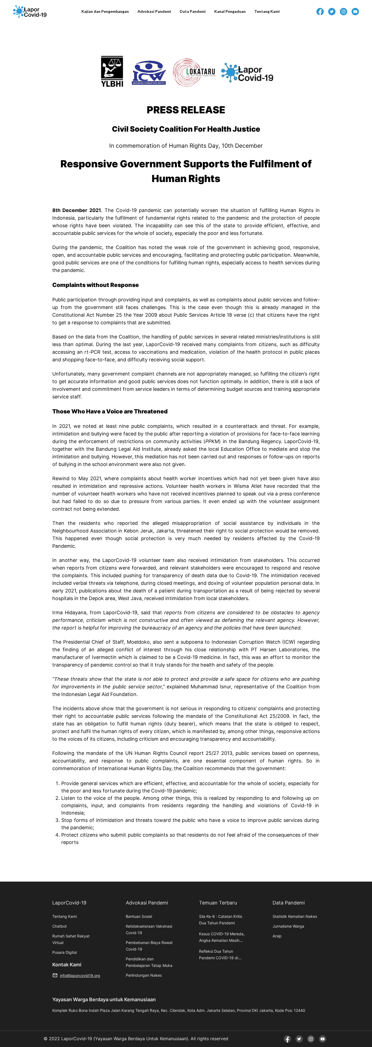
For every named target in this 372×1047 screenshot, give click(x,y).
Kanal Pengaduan (230, 11)
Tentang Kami (267, 11)
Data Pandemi (193, 11)
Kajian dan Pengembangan (105, 11)
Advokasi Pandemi (154, 11)
